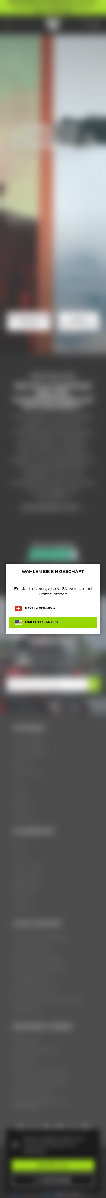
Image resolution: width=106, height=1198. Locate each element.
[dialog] (53, 599)
